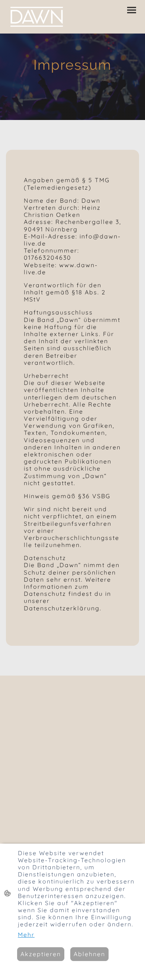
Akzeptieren (40, 954)
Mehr (26, 934)
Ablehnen (89, 954)
